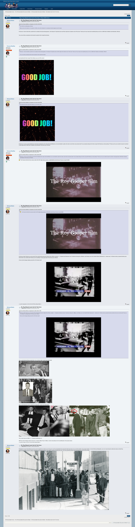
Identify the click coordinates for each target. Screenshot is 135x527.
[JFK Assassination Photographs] (6, 56)
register (17, 1)
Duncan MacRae (11, 46)
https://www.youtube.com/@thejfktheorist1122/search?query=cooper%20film (55, 160)
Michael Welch (10, 20)
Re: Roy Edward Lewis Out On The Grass (31, 20)
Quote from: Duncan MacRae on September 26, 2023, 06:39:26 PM (30, 209)
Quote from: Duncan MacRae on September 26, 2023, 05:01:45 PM (30, 102)
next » (129, 517)
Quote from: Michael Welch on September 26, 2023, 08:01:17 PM (30, 310)
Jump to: (110, 522)
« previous (126, 517)
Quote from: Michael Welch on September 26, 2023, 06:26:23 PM (30, 154)
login (14, 1)
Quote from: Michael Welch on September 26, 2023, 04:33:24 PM (30, 49)
